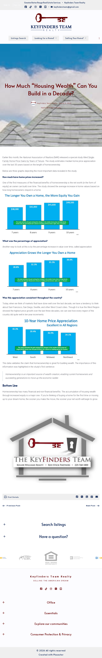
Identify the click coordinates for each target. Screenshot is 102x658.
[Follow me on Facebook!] (26, 7)
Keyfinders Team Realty (51, 576)
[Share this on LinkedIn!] (87, 497)
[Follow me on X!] (40, 7)
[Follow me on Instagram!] (35, 7)
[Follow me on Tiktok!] (30, 7)
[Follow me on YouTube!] (45, 7)
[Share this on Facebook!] (77, 497)
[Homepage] (51, 23)
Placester (58, 654)
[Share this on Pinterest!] (92, 497)
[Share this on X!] (82, 497)
